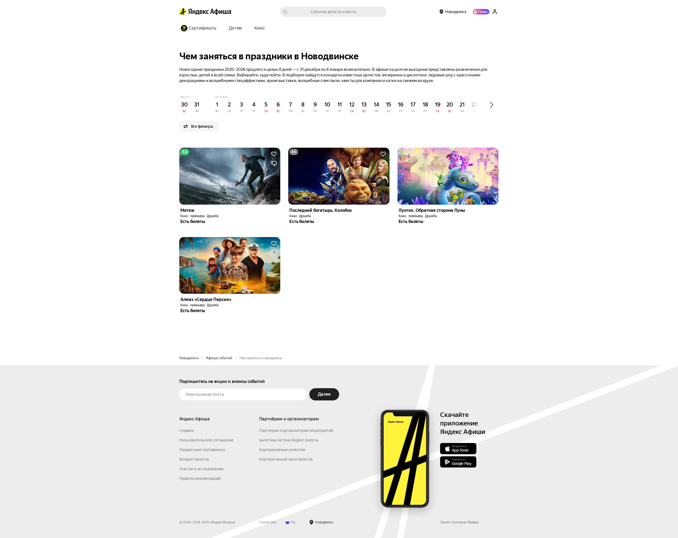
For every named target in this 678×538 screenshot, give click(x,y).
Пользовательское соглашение (206, 440)
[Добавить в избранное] (274, 154)
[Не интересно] (274, 163)
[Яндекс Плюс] (481, 11)
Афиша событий (219, 358)
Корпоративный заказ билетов (286, 459)
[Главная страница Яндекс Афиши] (182, 11)
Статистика (267, 522)
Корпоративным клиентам (282, 450)
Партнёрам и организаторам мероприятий (296, 430)
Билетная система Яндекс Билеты (288, 440)
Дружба (212, 216)
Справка (186, 430)
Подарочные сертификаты (202, 450)
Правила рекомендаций (200, 478)
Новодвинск (189, 358)
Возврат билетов (194, 459)
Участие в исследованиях (201, 469)
